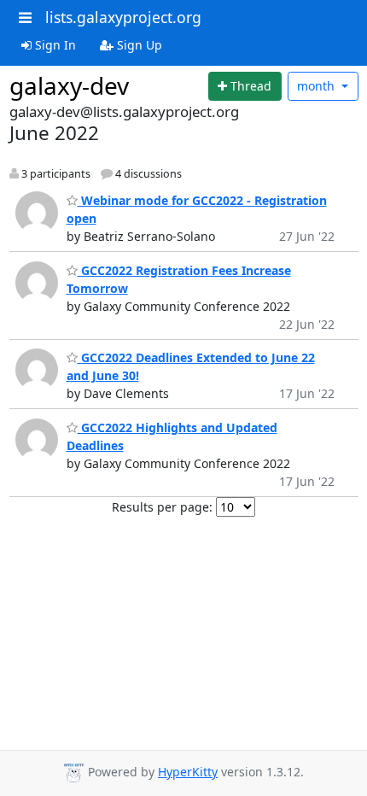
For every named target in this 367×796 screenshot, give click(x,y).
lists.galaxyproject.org (123, 17)
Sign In (54, 45)
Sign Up (138, 45)
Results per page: (162, 507)
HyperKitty (188, 772)
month (317, 86)
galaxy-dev (69, 85)
